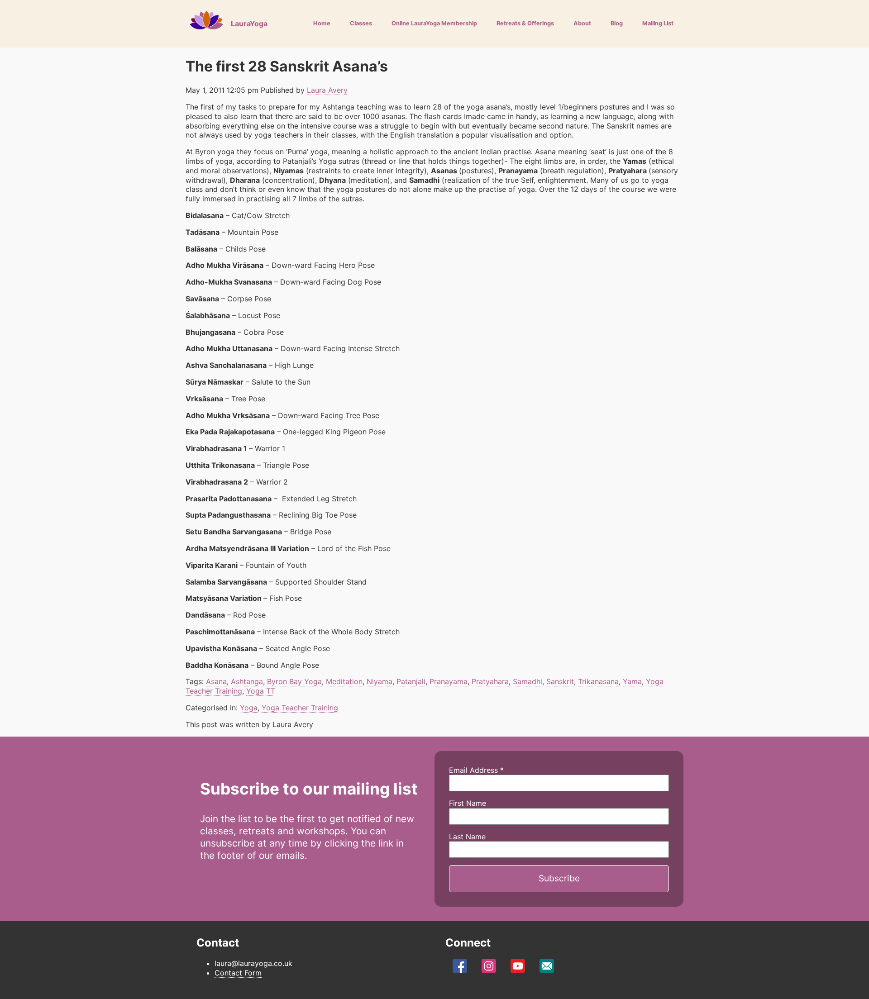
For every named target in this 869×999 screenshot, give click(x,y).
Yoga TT (260, 690)
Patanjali (410, 681)
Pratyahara (490, 681)
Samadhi (527, 681)
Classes (361, 23)
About (582, 23)
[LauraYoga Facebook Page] (460, 968)
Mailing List (657, 23)
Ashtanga (247, 681)
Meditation (344, 681)
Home (321, 23)
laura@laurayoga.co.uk (253, 963)
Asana (216, 681)
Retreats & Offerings (525, 23)
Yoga (249, 707)
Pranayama (449, 681)
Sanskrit (560, 681)
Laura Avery (327, 90)
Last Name (467, 836)
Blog (617, 23)
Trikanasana (598, 681)
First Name (467, 803)
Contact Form (238, 972)
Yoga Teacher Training (300, 707)
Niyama (379, 681)
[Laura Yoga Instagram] (489, 968)
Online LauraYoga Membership (434, 23)
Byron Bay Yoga (294, 681)
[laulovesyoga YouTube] (518, 968)
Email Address (476, 770)
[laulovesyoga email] (547, 968)
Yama (632, 681)
